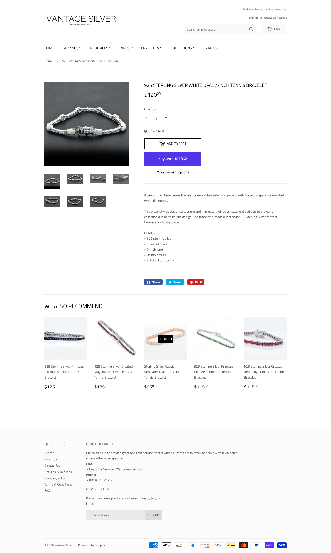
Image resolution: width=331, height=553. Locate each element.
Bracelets (150, 48)
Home (49, 48)
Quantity (150, 108)
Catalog (211, 48)
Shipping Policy (55, 478)
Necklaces (99, 48)
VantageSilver (64, 545)
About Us (50, 459)
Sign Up (153, 515)
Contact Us (52, 465)
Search (49, 452)
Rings (125, 48)
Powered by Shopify (91, 545)
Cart (277, 28)
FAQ (47, 490)
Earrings (70, 48)
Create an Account (275, 18)
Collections (182, 48)
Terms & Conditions (58, 484)
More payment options (173, 171)
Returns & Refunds (58, 471)
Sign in (253, 18)
